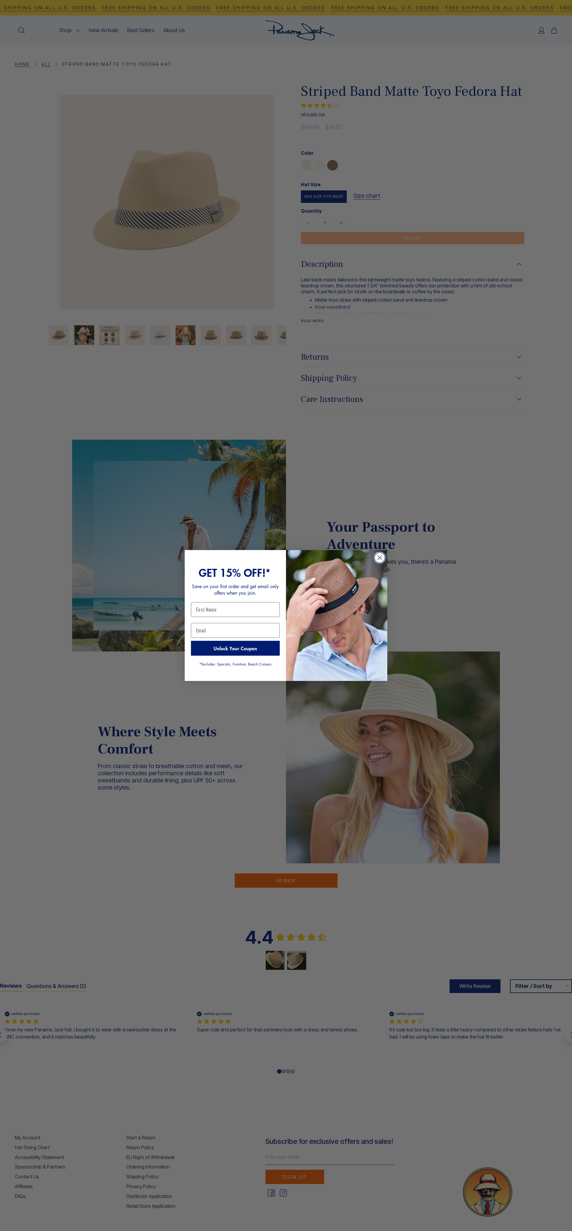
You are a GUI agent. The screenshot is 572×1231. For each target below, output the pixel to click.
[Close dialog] (379, 557)
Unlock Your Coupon (235, 648)
